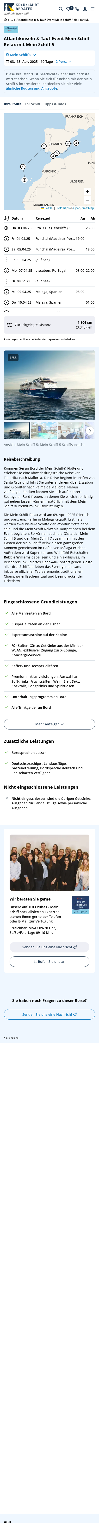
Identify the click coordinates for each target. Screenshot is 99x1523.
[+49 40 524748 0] (77, 9)
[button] (24, 180)
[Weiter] (90, 430)
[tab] (12, 104)
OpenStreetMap (83, 208)
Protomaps (63, 208)
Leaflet (48, 208)
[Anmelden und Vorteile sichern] (85, 9)
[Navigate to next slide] (86, 385)
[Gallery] (49, 385)
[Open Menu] (92, 9)
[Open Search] (61, 9)
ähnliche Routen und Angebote (31, 88)
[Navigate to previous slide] (12, 385)
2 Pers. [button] (61, 61)
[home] (5, 19)
